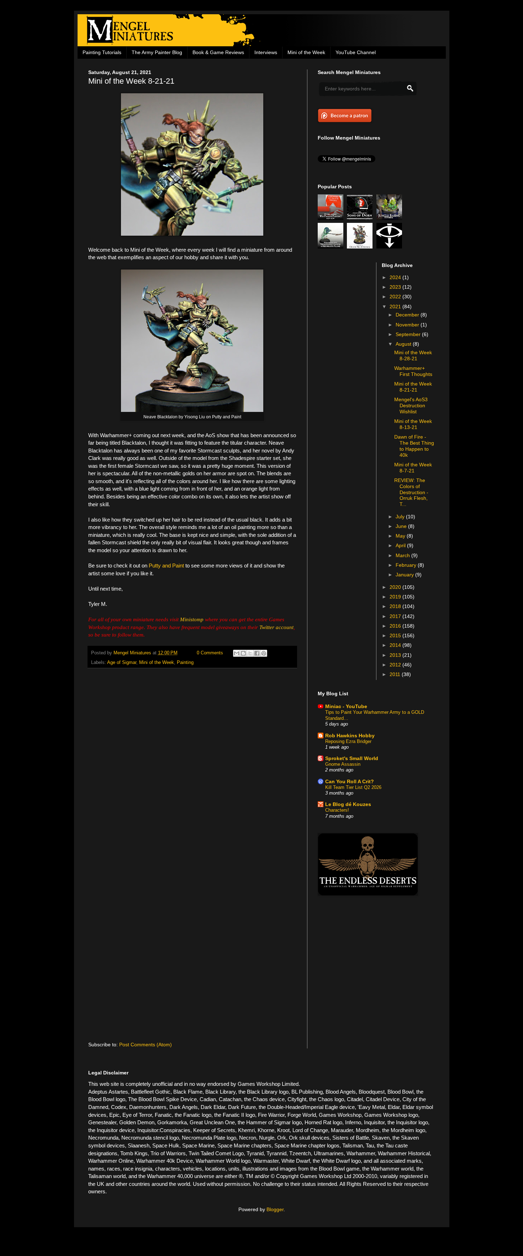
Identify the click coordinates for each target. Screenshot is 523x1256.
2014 (396, 645)
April (401, 545)
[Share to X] (250, 653)
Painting (185, 662)
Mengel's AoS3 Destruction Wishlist (411, 405)
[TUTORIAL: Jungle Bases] (390, 218)
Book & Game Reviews (218, 52)
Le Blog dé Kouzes (348, 804)
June (402, 526)
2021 (396, 306)
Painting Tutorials (102, 52)
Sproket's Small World (351, 758)
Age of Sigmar (121, 662)
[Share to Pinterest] (263, 653)
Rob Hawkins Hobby (350, 735)
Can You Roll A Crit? (349, 781)
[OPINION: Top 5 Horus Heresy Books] (390, 247)
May (401, 536)
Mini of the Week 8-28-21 (413, 355)
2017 (396, 616)
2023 (396, 287)
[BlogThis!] (243, 653)
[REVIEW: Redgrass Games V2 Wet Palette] (331, 218)
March (403, 555)
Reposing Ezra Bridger (348, 741)
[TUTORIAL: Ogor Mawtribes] (361, 247)
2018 (396, 606)
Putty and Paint (166, 565)
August (404, 344)
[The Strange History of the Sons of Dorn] (361, 218)
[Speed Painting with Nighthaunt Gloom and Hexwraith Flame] (331, 247)
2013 (396, 655)
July (401, 516)
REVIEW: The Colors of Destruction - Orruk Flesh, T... (411, 492)
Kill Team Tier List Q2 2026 (353, 787)
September (409, 334)
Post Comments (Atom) (145, 1044)
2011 (396, 674)
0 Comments (210, 652)
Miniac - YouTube (346, 706)
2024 (396, 277)
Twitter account (276, 627)
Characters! (337, 810)
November (408, 325)
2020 (396, 587)
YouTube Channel (356, 52)
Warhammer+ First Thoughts (413, 371)
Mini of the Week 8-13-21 (413, 424)
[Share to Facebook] (256, 653)
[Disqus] (192, 766)
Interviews (265, 52)
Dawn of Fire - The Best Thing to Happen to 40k (414, 445)
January (405, 574)
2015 (396, 635)
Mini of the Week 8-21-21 (413, 387)
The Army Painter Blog (157, 52)
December (408, 315)
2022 (396, 296)
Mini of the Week (306, 52)
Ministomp (192, 619)
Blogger (275, 1209)
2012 (396, 665)
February (407, 565)
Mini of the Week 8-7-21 (413, 467)
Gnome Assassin (342, 764)
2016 (396, 626)
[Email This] (236, 653)
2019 (396, 597)
